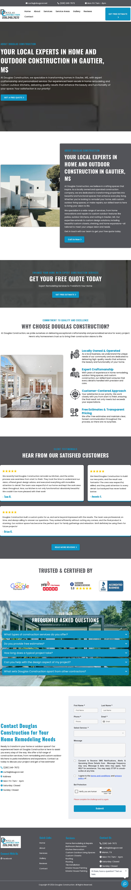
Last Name (106, 705)
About (37, 11)
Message (78, 741)
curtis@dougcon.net (37, 3)
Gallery (76, 11)
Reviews (88, 11)
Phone (77, 717)
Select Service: (81, 728)
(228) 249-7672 (67, 3)
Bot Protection (80, 785)
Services (48, 11)
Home (27, 11)
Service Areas (63, 11)
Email (104, 717)
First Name (79, 705)
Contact (28, 16)
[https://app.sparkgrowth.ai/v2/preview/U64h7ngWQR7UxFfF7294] (10, 14)
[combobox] (100, 733)
